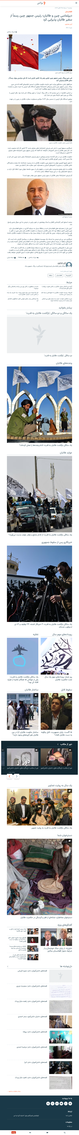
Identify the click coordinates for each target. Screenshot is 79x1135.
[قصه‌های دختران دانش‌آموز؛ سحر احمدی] (60, 1021)
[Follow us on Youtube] (61, 1103)
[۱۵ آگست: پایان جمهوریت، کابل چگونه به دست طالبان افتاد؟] (56, 711)
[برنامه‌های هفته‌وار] (30, 1132)
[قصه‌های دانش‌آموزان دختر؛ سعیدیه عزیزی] (60, 991)
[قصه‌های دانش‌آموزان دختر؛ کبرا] (60, 1067)
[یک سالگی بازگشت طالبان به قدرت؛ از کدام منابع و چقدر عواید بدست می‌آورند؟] (39, 494)
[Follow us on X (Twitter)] (66, 1103)
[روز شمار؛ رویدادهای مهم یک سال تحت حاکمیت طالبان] (56, 656)
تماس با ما (69, 1116)
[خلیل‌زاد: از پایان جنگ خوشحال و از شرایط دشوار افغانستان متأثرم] (56, 937)
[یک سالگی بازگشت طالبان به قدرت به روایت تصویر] (39, 807)
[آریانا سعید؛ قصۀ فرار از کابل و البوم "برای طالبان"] (32, 931)
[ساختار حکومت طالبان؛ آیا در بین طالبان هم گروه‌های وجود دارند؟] (22, 711)
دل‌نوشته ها (66, 966)
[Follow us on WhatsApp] (52, 1103)
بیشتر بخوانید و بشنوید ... (14, 1091)
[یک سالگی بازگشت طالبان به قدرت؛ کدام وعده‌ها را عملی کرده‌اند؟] (39, 404)
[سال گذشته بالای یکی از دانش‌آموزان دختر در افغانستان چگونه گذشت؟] (32, 957)
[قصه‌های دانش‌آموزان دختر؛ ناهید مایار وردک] (60, 1082)
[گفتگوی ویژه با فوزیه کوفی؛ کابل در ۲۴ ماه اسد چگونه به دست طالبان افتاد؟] (32, 940)
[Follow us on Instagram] (57, 1103)
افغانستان (68, 12)
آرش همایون (68, 24)
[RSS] (48, 1103)
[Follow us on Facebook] (70, 1103)
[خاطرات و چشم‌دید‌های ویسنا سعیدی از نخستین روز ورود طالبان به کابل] (32, 948)
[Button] (12, 32)
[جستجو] (65, 1132)
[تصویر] (47, 1132)
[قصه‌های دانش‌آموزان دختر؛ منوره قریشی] (60, 976)
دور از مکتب (66, 744)
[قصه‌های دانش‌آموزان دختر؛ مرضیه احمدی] (60, 1052)
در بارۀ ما (69, 1126)
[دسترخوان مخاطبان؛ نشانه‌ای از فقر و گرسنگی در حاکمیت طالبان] (39, 877)
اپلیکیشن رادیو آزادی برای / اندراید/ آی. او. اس (26, 1116)
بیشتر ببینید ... (11, 772)
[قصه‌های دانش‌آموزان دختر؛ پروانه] (60, 1037)
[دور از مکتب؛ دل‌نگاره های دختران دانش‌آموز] (56, 757)
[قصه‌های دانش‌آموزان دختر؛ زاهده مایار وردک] (60, 1006)
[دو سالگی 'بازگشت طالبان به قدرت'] (39, 334)
